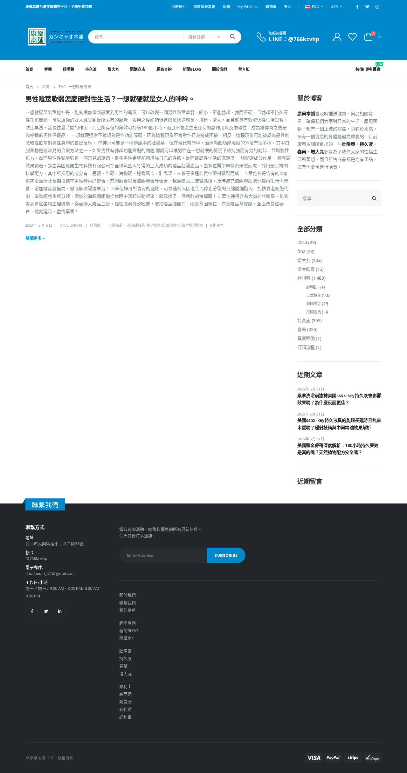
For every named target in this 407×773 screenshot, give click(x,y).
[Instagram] (377, 7)
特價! (359, 69)
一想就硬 (115, 225)
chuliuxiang (71, 225)
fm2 (301, 251)
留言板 (244, 69)
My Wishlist (248, 6)
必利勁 (311, 287)
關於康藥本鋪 (204, 6)
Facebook (32, 611)
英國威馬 (313, 312)
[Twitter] (367, 7)
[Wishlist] (353, 36)
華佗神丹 (173, 225)
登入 (287, 6)
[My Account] (337, 36)
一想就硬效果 (134, 225)
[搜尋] (232, 36)
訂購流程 (306, 347)
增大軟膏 (306, 269)
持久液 (91, 69)
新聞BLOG (192, 69)
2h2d (302, 242)
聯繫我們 (127, 602)
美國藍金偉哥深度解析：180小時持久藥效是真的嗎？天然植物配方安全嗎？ (337, 448)
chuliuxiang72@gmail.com (50, 573)
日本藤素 (313, 295)
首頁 (29, 69)
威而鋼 (125, 694)
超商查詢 (164, 69)
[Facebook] (357, 7)
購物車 (271, 6)
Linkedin (60, 611)
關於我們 (219, 69)
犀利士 (125, 686)
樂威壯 (125, 701)
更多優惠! (373, 67)
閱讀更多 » (35, 238)
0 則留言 (217, 225)
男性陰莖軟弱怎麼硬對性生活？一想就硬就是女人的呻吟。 (110, 98)
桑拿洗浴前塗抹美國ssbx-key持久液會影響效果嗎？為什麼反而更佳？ (339, 398)
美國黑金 (313, 303)
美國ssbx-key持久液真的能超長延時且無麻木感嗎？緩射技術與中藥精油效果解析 (339, 423)
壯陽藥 (68, 69)
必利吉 (125, 717)
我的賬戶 (179, 6)
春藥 (48, 69)
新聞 (226, 6)
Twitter (46, 611)
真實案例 (306, 338)
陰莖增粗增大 (192, 225)
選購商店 (137, 69)
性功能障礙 (155, 225)
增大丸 (113, 69)
